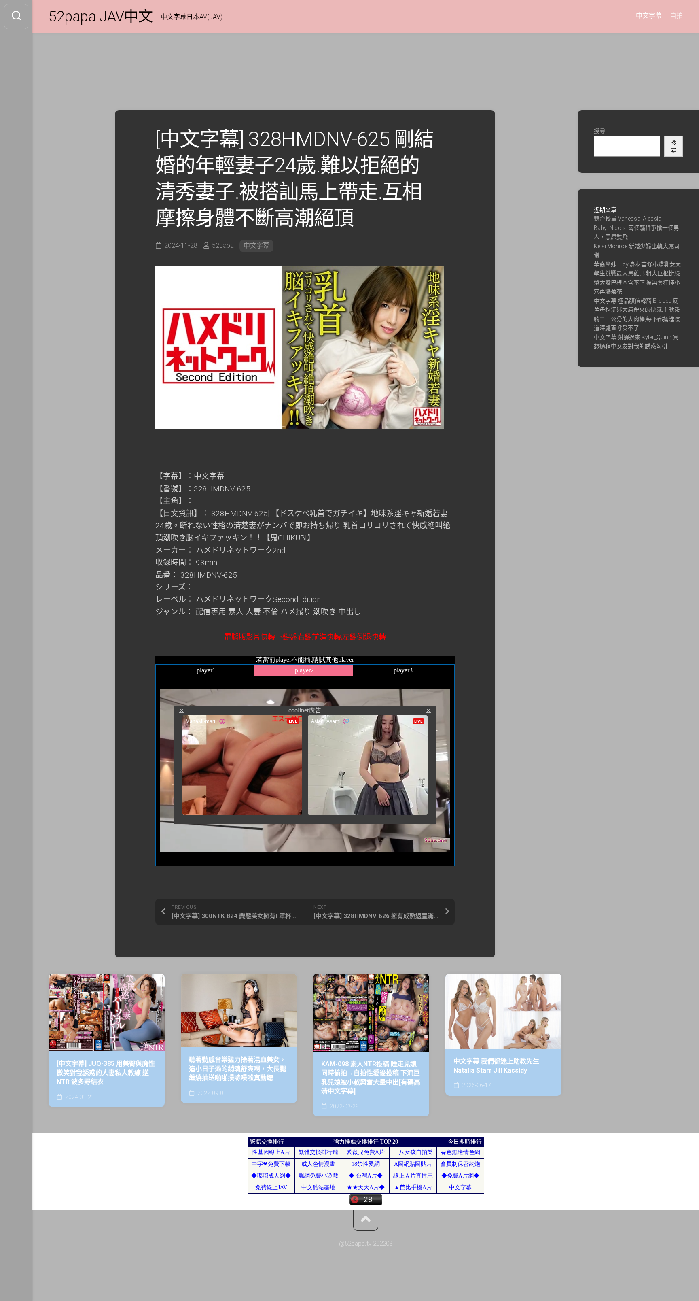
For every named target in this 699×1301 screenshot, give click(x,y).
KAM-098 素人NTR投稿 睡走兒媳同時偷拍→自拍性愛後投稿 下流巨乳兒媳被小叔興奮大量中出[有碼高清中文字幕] (370, 1077)
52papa (223, 245)
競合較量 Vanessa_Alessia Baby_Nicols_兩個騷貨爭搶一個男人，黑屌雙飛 (636, 227)
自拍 (676, 15)
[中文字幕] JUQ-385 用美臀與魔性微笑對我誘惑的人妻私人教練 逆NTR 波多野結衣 (106, 1073)
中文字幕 (649, 15)
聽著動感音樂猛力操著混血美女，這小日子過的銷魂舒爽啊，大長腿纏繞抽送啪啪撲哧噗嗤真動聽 (237, 1069)
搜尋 (599, 131)
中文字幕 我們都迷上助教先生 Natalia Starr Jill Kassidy (496, 1065)
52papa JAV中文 (101, 16)
